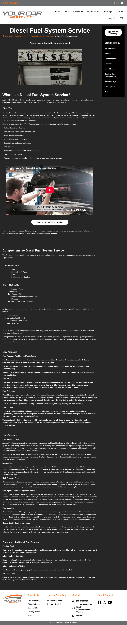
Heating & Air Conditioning (110, 75)
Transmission (110, 59)
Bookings (108, 12)
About (66, 12)
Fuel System (110, 87)
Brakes (107, 92)
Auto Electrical (111, 69)
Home (57, 12)
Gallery (112, 18)
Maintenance (110, 48)
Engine (108, 53)
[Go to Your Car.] (3, 36)
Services (76, 12)
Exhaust (108, 64)
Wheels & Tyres (111, 82)
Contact (119, 12)
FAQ (121, 18)
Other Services (92, 12)
